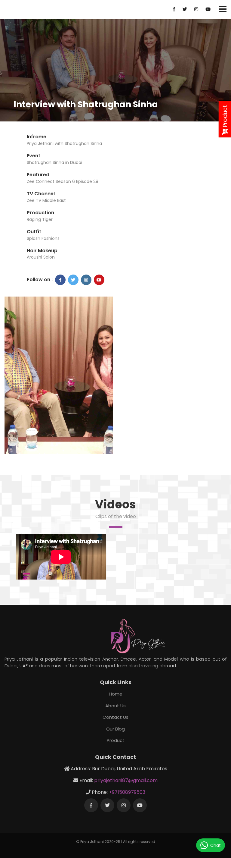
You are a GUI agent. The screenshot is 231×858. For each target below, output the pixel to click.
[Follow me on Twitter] (107, 805)
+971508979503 (127, 792)
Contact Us (115, 717)
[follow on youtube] (99, 280)
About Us (115, 705)
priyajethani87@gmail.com (126, 780)
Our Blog (115, 729)
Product (116, 740)
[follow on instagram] (86, 280)
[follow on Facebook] (60, 280)
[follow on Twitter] (73, 280)
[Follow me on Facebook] (91, 805)
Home (115, 694)
